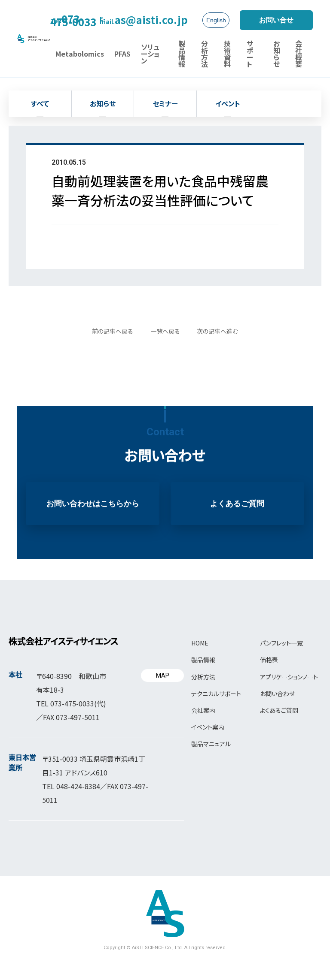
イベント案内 (207, 727)
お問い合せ (276, 20)
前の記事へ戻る (112, 331)
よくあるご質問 (237, 503)
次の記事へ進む (217, 331)
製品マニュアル (211, 743)
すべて (40, 103)
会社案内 (203, 710)
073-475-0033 (73, 19)
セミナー (165, 103)
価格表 (269, 659)
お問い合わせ (277, 693)
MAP (162, 675)
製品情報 (203, 659)
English (216, 20)
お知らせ (103, 103)
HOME (199, 643)
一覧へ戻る (165, 331)
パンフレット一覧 (281, 643)
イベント (227, 103)
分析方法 (203, 676)
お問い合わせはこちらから (92, 503)
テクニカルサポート (216, 693)
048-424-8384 (78, 786)
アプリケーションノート (289, 676)
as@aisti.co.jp (144, 19)
